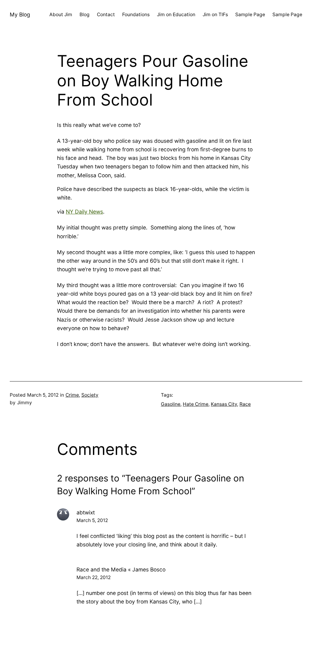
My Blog (20, 14)
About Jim (60, 14)
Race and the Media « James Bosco (120, 569)
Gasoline (170, 404)
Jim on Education (176, 14)
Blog (85, 14)
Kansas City (224, 404)
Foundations (136, 14)
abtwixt (85, 512)
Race (245, 404)
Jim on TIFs (215, 14)
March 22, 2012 (93, 577)
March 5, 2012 (92, 520)
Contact (106, 14)
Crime (72, 395)
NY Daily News (84, 211)
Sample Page (250, 14)
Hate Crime (195, 404)
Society (89, 395)
